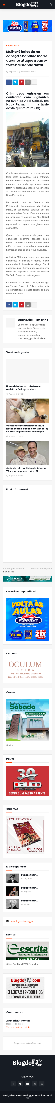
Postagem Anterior (14, 568)
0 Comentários (28, 71)
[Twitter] (15, 82)
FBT (27, 1098)
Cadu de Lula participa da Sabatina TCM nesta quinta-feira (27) (26, 470)
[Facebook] (9, 82)
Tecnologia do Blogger (21, 921)
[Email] (28, 82)
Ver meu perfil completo (18, 1027)
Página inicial (12, 45)
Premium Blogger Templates (31, 1095)
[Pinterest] (21, 82)
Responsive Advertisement (27, 1043)
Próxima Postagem (40, 568)
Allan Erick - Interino (33, 320)
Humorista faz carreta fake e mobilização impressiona (23, 388)
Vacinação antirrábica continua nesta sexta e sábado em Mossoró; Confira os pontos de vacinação (27, 428)
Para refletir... (29, 875)
